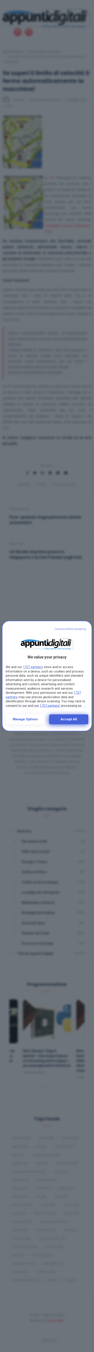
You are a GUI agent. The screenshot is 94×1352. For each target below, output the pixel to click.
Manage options (25, 719)
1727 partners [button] (33, 667)
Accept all (69, 719)
